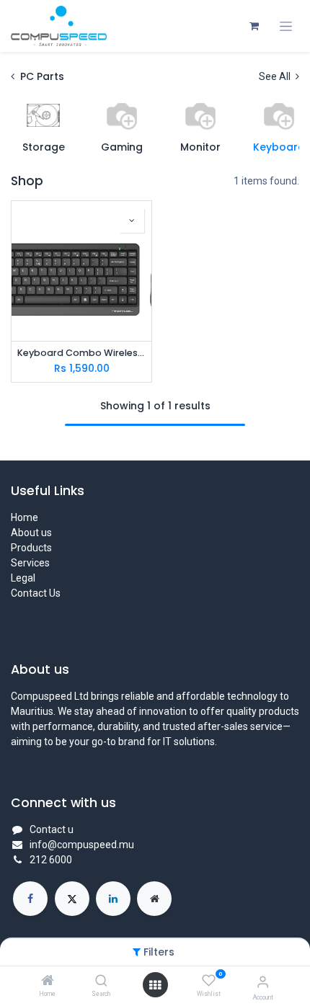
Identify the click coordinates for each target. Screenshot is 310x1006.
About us (31, 532)
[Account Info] (263, 982)
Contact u (52, 829)
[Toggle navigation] (286, 26)
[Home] (47, 981)
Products (31, 547)
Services (30, 563)
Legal (23, 578)
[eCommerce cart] (254, 26)
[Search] (101, 981)
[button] (132, 220)
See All (276, 76)
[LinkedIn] (113, 898)
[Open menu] (155, 985)
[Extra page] (154, 898)
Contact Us (36, 593)
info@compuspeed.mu (82, 844)
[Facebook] (30, 898)
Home (24, 517)
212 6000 (51, 859)
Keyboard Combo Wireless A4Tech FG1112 (81, 352)
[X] (72, 898)
